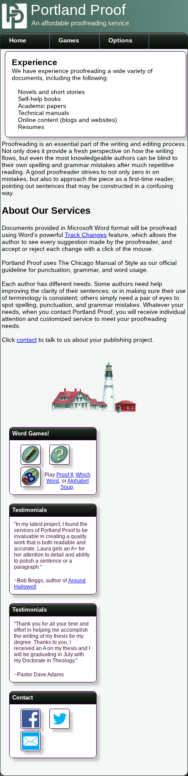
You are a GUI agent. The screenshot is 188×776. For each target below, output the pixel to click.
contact (27, 339)
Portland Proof (78, 9)
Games (69, 40)
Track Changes (86, 234)
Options (120, 40)
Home (17, 40)
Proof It (64, 475)
